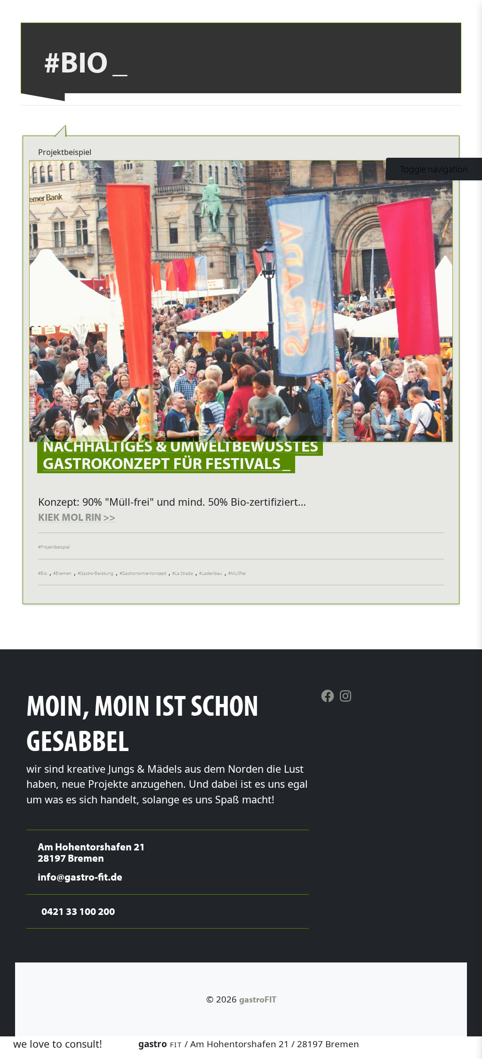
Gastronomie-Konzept (144, 573)
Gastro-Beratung (96, 573)
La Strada (184, 573)
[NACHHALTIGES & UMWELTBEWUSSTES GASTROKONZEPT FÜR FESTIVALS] (241, 301)
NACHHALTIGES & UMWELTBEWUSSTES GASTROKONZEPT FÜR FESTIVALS (180, 454)
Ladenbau (211, 573)
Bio (43, 573)
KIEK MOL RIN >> (76, 517)
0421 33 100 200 (432, 1044)
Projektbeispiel (55, 546)
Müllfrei (238, 573)
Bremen (64, 573)
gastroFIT (257, 999)
